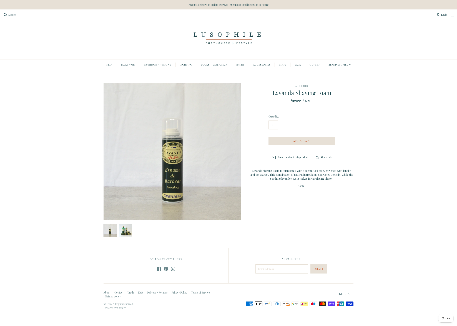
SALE (298, 64)
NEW (109, 64)
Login (444, 14)
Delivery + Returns (157, 292)
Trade (130, 292)
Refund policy (113, 296)
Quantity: (273, 116)
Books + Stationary (214, 64)
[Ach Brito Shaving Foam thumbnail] (110, 230)
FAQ (140, 292)
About (107, 292)
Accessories (261, 64)
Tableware (128, 64)
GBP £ (342, 294)
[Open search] (5, 15)
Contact (118, 292)
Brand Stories (338, 64)
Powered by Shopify (115, 308)
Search (12, 14)
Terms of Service (200, 292)
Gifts (282, 64)
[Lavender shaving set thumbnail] (125, 230)
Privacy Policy (179, 292)
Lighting (186, 64)
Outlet (315, 64)
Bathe (240, 64)
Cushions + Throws (157, 64)
